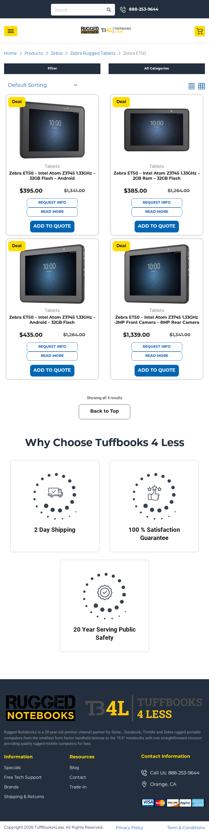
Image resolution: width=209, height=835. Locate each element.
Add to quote (52, 226)
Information (18, 757)
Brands (11, 787)
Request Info (52, 203)
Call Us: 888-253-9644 (175, 773)
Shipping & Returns (24, 797)
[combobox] (42, 85)
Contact (78, 778)
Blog (74, 768)
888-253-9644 (143, 10)
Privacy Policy (129, 828)
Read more (52, 212)
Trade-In (78, 787)
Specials (12, 768)
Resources (82, 757)
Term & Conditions (186, 828)
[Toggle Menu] (11, 31)
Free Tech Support (23, 778)
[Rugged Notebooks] (106, 30)
